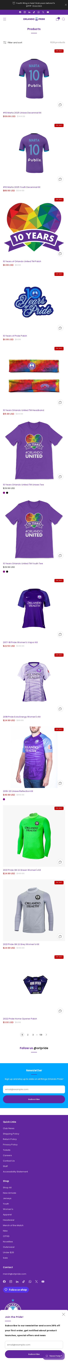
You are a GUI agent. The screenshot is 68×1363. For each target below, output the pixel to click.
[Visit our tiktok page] (34, 12)
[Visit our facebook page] (20, 12)
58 (41, 1034)
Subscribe (34, 1354)
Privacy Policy (10, 1144)
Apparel (7, 1214)
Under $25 (8, 1252)
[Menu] (4, 19)
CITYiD (6, 1236)
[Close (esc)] (63, 1314)
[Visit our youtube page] (48, 12)
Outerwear (9, 1247)
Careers (7, 1155)
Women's (8, 1209)
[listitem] (34, 5)
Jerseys (7, 1198)
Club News (8, 1128)
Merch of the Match (13, 1225)
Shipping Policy (11, 1133)
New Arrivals (9, 1192)
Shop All (7, 1187)
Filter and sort (15, 42)
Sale (5, 1257)
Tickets (6, 1150)
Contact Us (9, 1160)
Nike (5, 1230)
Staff (5, 1166)
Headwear (9, 1220)
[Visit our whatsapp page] (38, 12)
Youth (6, 1203)
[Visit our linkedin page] (29, 12)
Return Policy (10, 1139)
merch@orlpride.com (14, 1273)
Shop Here (37, 5)
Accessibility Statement (15, 1171)
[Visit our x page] (43, 12)
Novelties (8, 1241)
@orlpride (41, 1048)
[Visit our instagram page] (24, 12)
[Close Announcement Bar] (66, 5)
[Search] (63, 19)
